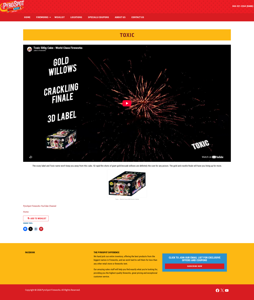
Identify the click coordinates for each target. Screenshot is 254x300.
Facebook (30, 252)
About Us (120, 17)
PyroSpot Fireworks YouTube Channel (39, 205)
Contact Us (137, 17)
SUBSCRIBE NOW (194, 266)
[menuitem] (27, 17)
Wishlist (60, 17)
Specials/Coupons (98, 17)
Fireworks (42, 17)
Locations (76, 17)
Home (27, 17)
